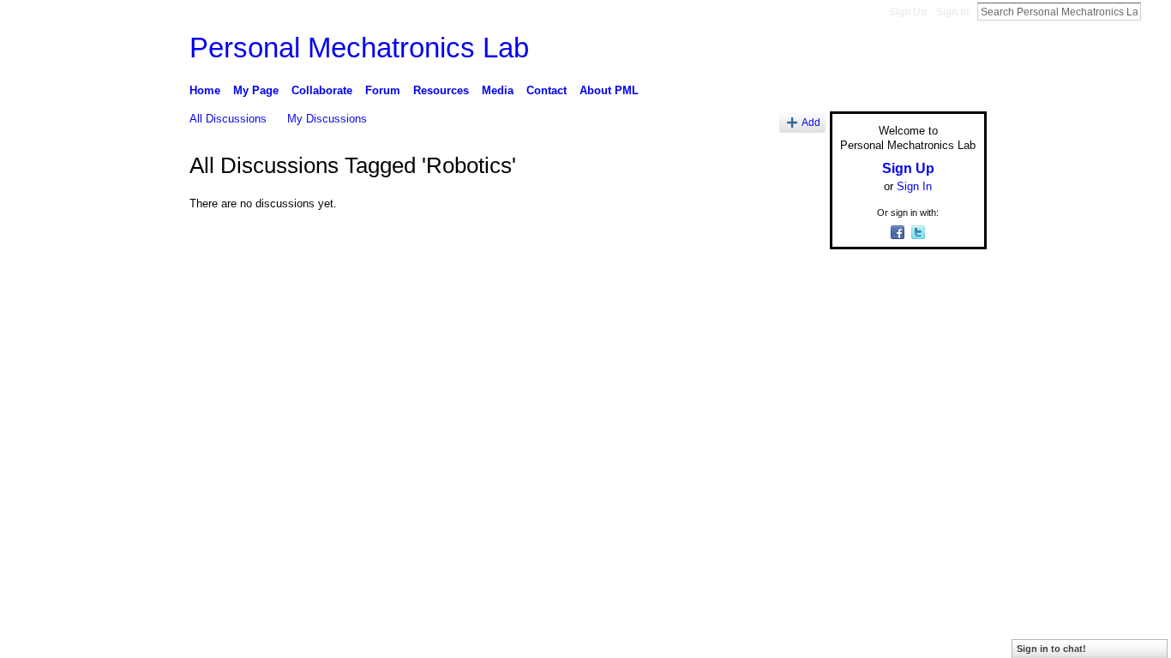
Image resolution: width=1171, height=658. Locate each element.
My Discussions (327, 118)
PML (292, 478)
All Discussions (228, 118)
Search (1155, 11)
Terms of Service (948, 478)
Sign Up (908, 12)
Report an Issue (860, 478)
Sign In (952, 12)
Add (811, 122)
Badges (792, 478)
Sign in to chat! (1051, 648)
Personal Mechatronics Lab (359, 47)
